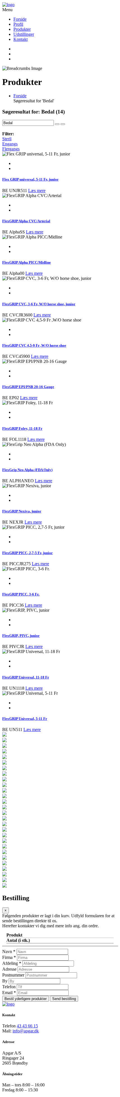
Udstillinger (23, 34)
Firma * (9, 957)
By (5, 980)
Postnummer (13, 975)
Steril (6, 138)
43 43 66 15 (27, 1025)
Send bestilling (64, 999)
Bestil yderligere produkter (25, 999)
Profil (18, 24)
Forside (20, 19)
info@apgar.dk (26, 1031)
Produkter (22, 29)
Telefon (9, 986)
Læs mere (36, 190)
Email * (9, 992)
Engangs (10, 143)
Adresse (9, 969)
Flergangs (11, 148)
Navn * (8, 951)
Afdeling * (11, 963)
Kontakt (20, 39)
